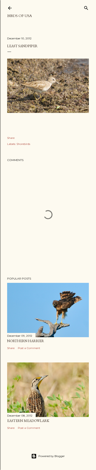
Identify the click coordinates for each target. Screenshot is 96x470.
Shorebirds (23, 144)
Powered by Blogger (51, 456)
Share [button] (11, 138)
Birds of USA (19, 15)
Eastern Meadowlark (28, 420)
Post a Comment (29, 348)
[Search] (86, 7)
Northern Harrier (25, 341)
